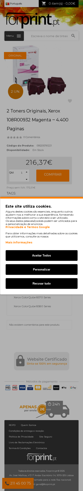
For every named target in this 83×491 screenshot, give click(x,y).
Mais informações (19, 242)
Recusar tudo (42, 283)
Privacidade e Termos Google (28, 226)
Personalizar (41, 269)
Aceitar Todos (41, 255)
